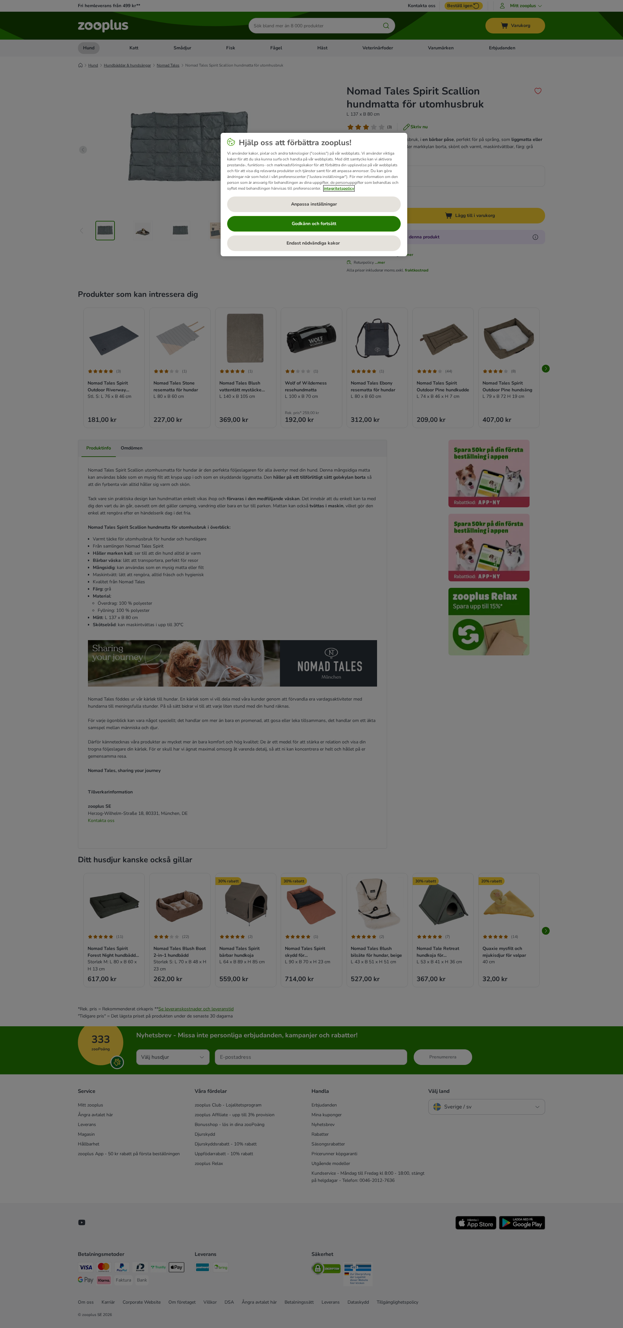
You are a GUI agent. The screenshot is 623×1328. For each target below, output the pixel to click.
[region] (314, 194)
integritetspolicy (339, 188)
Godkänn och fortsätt (314, 224)
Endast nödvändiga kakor (314, 243)
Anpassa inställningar (314, 204)
